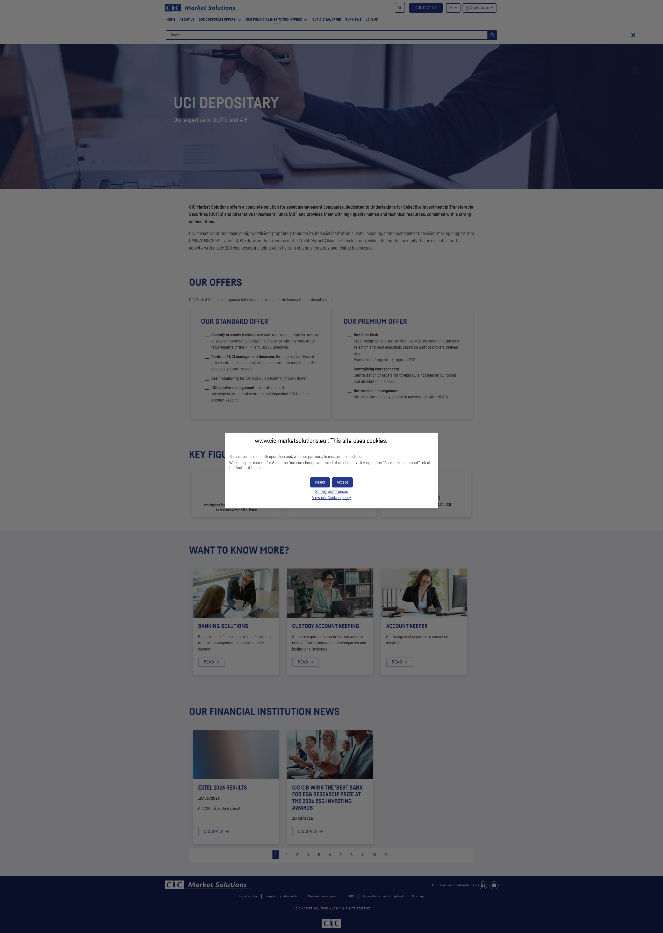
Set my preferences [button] (331, 492)
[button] (342, 482)
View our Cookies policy (331, 498)
